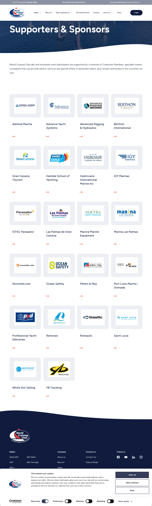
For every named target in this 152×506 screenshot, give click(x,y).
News (59, 467)
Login (136, 13)
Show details (123, 501)
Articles (96, 13)
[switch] (68, 501)
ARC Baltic (31, 457)
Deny (132, 490)
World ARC (14, 457)
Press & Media (92, 462)
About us (61, 457)
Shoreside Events (83, 13)
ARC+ (12, 467)
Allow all (132, 475)
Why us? (61, 462)
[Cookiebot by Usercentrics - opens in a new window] (15, 501)
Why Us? (48, 13)
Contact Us (91, 457)
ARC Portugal (32, 462)
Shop (119, 13)
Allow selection (132, 483)
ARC (11, 462)
